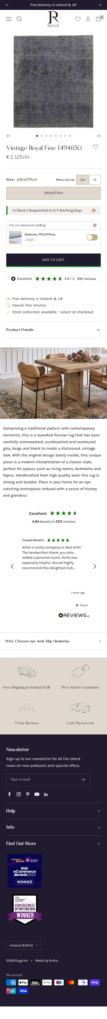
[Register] (83, 779)
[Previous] (8, 136)
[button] (53, 330)
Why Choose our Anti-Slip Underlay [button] (37, 641)
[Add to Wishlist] (95, 148)
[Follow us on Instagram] (18, 794)
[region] (53, 566)
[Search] (19, 19)
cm (82, 180)
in (95, 180)
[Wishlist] (78, 19)
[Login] (88, 19)
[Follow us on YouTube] (37, 794)
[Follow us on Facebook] (9, 794)
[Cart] (98, 19)
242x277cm (53, 193)
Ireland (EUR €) (21, 945)
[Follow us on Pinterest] (27, 794)
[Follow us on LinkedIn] (46, 794)
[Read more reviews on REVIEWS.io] (74, 616)
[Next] (98, 136)
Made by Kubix (46, 960)
